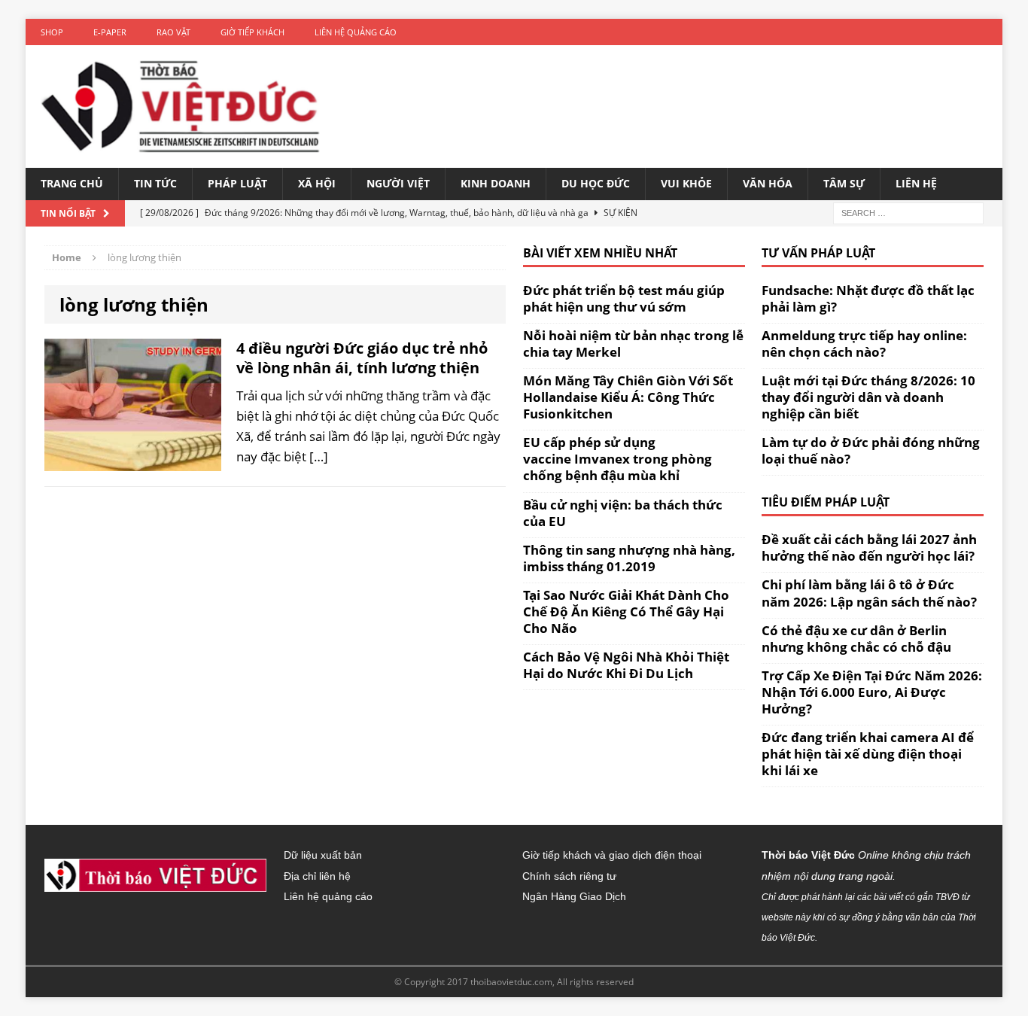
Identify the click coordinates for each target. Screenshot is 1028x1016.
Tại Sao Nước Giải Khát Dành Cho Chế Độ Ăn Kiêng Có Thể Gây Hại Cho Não (626, 611)
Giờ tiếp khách (252, 32)
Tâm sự (844, 183)
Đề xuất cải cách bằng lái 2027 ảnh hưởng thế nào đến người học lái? (869, 547)
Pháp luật (237, 183)
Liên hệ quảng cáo (356, 32)
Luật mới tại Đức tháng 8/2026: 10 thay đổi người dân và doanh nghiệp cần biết (868, 397)
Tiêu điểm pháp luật (826, 502)
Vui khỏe (686, 183)
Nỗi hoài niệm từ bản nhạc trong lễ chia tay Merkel (633, 343)
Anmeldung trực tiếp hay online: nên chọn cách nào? (864, 343)
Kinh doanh (496, 183)
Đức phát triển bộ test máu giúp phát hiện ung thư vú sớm (624, 298)
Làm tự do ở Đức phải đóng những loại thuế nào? (871, 450)
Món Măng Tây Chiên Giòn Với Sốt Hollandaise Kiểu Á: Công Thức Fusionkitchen (628, 397)
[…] (318, 456)
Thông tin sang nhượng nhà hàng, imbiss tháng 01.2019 (629, 558)
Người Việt (398, 183)
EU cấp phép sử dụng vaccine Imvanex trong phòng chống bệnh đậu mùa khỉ (617, 458)
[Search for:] (908, 212)
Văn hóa (767, 183)
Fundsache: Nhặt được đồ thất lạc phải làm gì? (868, 298)
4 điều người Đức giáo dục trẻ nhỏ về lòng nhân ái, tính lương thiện (362, 358)
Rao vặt (173, 32)
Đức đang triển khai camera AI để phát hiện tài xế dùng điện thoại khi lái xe (868, 754)
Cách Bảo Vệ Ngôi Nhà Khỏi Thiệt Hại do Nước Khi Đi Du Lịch (626, 665)
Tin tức (155, 183)
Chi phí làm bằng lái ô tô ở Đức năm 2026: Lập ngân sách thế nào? (869, 593)
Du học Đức (595, 183)
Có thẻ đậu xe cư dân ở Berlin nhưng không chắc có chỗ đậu (856, 639)
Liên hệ (916, 183)
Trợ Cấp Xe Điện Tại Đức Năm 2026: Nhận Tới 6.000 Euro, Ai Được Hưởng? (872, 692)
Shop (52, 32)
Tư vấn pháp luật (818, 253)
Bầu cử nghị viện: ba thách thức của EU (622, 513)
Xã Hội (317, 183)
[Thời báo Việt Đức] (180, 106)
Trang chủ (72, 183)
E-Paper (109, 32)
